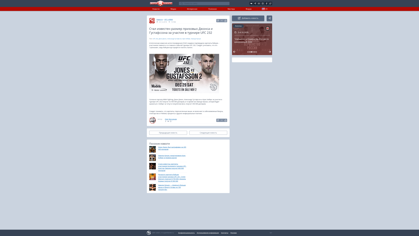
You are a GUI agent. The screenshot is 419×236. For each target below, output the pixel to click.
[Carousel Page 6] (256, 52)
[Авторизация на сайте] (269, 18)
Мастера (231, 9)
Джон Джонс (163, 39)
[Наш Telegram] (255, 3)
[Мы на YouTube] (259, 3)
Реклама (233, 233)
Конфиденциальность (186, 233)
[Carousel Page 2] (249, 52)
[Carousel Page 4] (252, 52)
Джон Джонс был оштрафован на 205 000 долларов (172, 148)
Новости (156, 9)
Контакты (224, 233)
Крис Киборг (186, 39)
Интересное (192, 9)
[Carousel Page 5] (254, 52)
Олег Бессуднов (171, 119)
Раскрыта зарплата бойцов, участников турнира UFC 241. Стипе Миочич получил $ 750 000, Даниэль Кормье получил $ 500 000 (172, 178)
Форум (249, 9)
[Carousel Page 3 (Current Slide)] (251, 52)
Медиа (173, 9)
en (266, 9)
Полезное (212, 9)
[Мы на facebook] (266, 3)
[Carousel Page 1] (248, 52)
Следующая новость (208, 133)
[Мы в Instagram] (262, 3)
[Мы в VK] (251, 3)
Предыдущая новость (168, 133)
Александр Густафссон (174, 39)
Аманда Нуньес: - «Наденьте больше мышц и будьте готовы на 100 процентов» (172, 187)
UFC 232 (155, 39)
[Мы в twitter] (270, 3)
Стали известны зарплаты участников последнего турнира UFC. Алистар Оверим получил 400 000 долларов (172, 167)
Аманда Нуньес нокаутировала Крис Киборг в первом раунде (172, 156)
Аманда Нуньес (196, 39)
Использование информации (208, 233)
